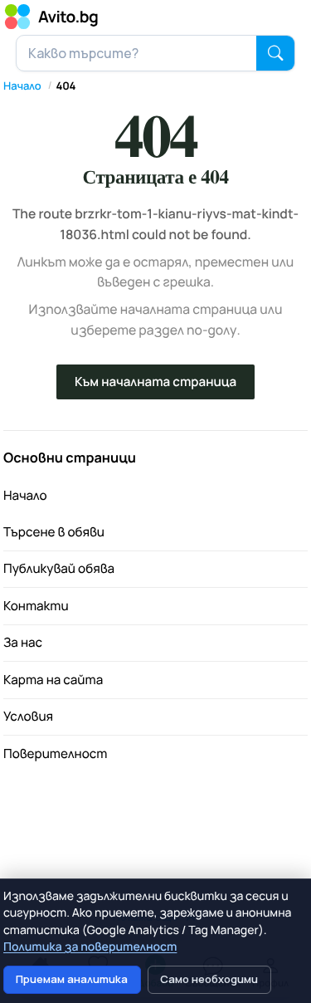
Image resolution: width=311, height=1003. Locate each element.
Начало (22, 85)
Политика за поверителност (90, 947)
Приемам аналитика (72, 978)
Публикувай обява (58, 568)
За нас (22, 642)
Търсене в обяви (53, 532)
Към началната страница (155, 381)
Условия (28, 716)
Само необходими (209, 978)
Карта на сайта (53, 679)
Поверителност (55, 753)
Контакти (36, 605)
